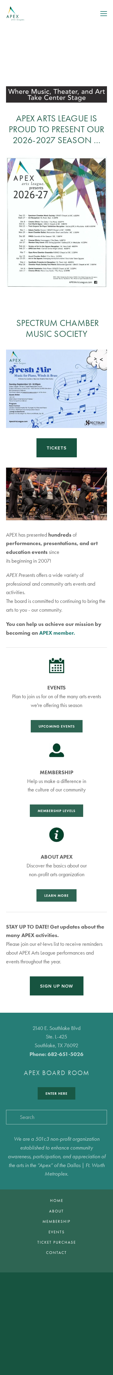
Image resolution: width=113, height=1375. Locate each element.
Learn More (56, 895)
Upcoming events (57, 726)
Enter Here (56, 1093)
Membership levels (56, 810)
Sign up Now (56, 986)
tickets (57, 448)
